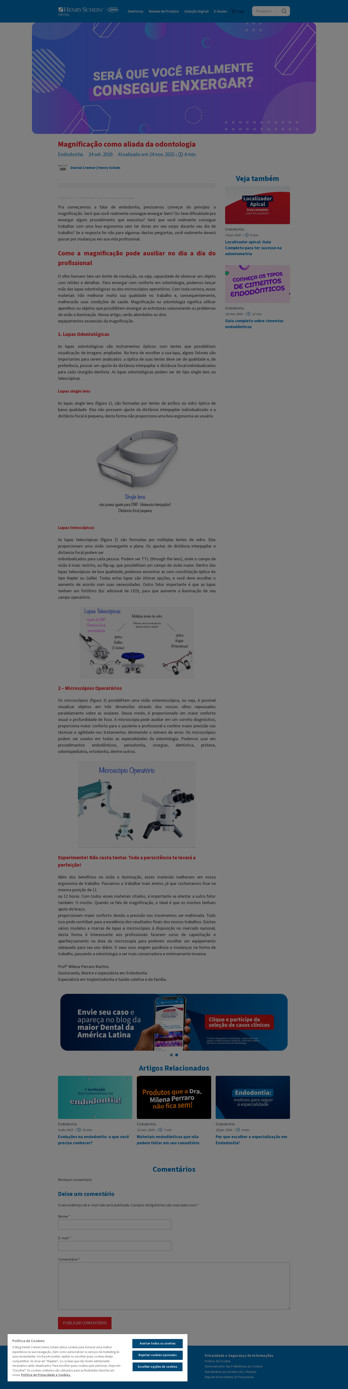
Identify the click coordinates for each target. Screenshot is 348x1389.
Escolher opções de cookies (157, 1367)
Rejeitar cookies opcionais (157, 1355)
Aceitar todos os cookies (157, 1343)
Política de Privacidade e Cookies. (46, 1375)
